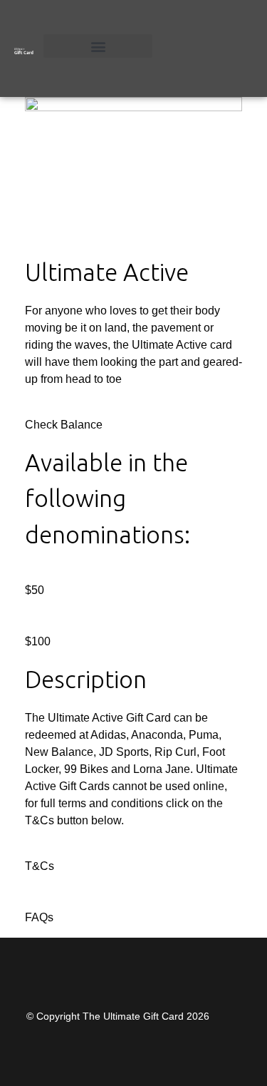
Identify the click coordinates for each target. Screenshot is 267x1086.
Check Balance (64, 425)
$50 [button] (34, 590)
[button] (98, 46)
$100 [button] (38, 641)
